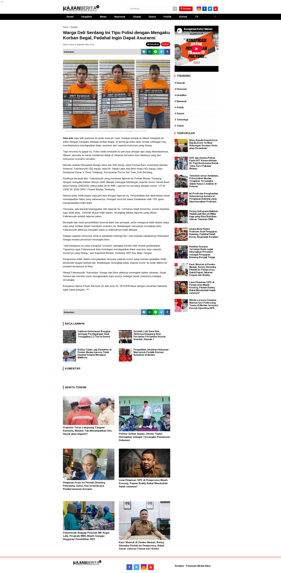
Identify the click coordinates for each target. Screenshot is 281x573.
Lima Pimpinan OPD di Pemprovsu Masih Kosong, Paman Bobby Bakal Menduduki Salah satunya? (143, 483)
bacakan (154, 44)
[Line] (156, 52)
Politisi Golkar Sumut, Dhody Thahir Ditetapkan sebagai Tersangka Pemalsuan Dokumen (144, 437)
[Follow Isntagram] (144, 567)
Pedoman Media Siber (198, 566)
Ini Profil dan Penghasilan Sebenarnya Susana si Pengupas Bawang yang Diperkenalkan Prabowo (203, 197)
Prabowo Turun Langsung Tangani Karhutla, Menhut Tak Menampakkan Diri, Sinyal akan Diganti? (87, 430)
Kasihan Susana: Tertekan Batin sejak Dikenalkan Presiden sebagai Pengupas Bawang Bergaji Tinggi (202, 252)
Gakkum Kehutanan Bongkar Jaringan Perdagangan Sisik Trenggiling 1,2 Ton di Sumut (94, 334)
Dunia (152, 16)
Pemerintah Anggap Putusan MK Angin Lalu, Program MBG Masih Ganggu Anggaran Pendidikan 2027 (86, 536)
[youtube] (215, 9)
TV (196, 16)
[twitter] (210, 9)
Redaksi (179, 566)
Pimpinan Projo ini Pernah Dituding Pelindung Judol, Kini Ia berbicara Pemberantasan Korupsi (84, 485)
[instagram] (199, 9)
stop (166, 44)
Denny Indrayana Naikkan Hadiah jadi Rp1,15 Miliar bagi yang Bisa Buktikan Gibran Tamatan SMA (203, 215)
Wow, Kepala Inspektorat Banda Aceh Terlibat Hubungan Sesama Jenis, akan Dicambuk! (203, 144)
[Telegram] (144, 52)
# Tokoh (179, 126)
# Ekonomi (181, 89)
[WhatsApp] (150, 52)
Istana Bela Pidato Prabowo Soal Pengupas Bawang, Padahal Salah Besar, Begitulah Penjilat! (203, 233)
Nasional (119, 16)
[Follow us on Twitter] (136, 567)
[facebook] (204, 9)
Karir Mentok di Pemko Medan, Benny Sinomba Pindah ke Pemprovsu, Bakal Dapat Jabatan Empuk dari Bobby (141, 545)
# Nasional (180, 101)
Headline (86, 16)
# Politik (179, 107)
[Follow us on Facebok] (129, 567)
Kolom (183, 16)
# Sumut (179, 113)
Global (137, 16)
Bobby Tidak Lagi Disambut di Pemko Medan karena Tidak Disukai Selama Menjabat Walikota (95, 353)
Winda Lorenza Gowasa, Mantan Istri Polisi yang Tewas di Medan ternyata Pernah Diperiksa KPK (203, 304)
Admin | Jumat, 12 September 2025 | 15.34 (78, 44)
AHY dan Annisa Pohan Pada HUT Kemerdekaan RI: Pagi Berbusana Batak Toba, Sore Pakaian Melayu (203, 163)
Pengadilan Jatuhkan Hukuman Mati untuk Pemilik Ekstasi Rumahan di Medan (151, 352)
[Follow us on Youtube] (151, 567)
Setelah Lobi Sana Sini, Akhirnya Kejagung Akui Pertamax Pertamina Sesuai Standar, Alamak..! (149, 335)
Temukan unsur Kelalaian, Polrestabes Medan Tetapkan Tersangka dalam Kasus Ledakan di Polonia (204, 181)
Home (70, 16)
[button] (215, 15)
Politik (167, 16)
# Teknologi (181, 119)
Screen (186, 8)
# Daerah (180, 83)
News (103, 16)
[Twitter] (161, 52)
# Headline (181, 95)
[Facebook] (167, 52)
